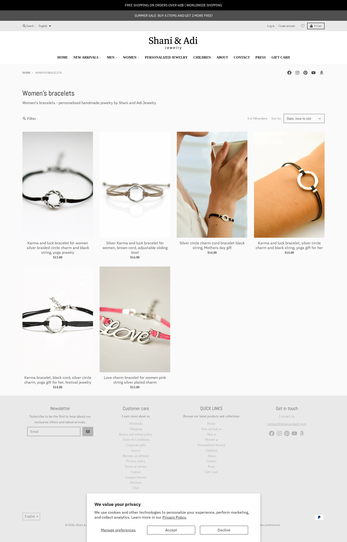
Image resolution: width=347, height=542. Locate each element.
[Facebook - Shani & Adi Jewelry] (289, 73)
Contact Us (287, 416)
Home (26, 72)
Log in (271, 26)
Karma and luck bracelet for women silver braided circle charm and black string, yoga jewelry (58, 248)
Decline (224, 530)
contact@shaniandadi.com (286, 424)
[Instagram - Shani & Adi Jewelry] (297, 73)
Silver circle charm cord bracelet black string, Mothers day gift (212, 245)
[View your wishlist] (303, 26)
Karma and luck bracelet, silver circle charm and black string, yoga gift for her (289, 245)
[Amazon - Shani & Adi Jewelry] (321, 73)
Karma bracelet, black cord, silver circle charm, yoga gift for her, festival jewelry (57, 380)
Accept (171, 530)
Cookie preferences (267, 525)
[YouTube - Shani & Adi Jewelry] (313, 73)
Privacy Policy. (174, 517)
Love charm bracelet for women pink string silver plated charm (135, 380)
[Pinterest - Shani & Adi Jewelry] (305, 73)
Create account (287, 26)
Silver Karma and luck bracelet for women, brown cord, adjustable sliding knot (135, 248)
